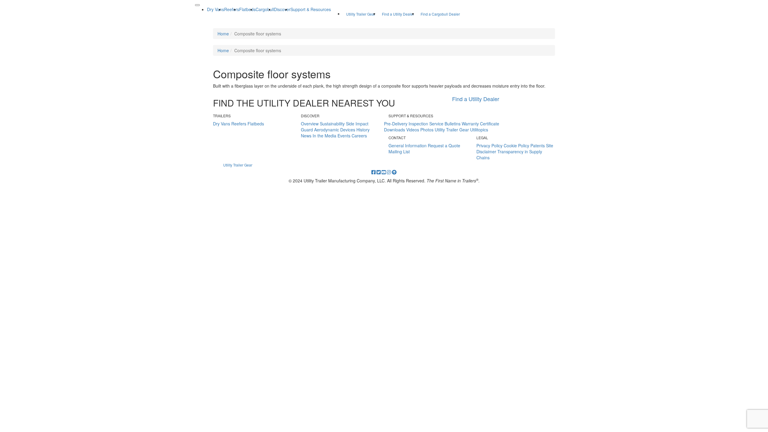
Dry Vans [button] (215, 9)
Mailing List (399, 151)
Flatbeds (256, 124)
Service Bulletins (444, 124)
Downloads (394, 130)
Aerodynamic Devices (334, 130)
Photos (427, 130)
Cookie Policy (516, 145)
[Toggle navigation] (197, 5)
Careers (359, 136)
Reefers (238, 124)
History (363, 130)
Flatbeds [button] (247, 9)
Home (223, 34)
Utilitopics (479, 130)
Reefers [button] (231, 9)
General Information (407, 145)
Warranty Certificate (480, 124)
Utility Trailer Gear (360, 13)
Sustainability (332, 124)
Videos (412, 130)
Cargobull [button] (265, 9)
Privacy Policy (489, 145)
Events (344, 136)
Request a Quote (444, 145)
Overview (310, 124)
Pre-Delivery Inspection (406, 124)
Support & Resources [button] (310, 9)
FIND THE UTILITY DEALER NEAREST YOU (304, 103)
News (306, 136)
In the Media (324, 136)
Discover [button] (282, 9)
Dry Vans (221, 124)
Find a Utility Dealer (398, 13)
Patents (537, 145)
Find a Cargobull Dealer (440, 13)
